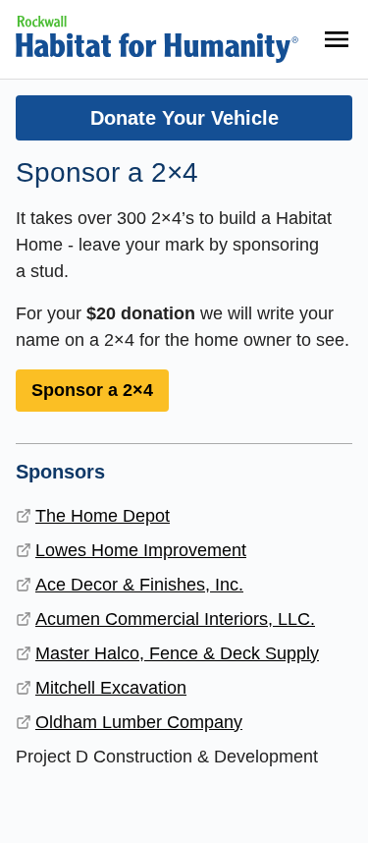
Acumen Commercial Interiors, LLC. (175, 619)
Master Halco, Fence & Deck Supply (177, 653)
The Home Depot (102, 516)
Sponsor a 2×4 (92, 390)
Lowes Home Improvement (140, 550)
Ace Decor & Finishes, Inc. (139, 584)
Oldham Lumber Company (138, 722)
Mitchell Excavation (110, 688)
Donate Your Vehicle (184, 118)
